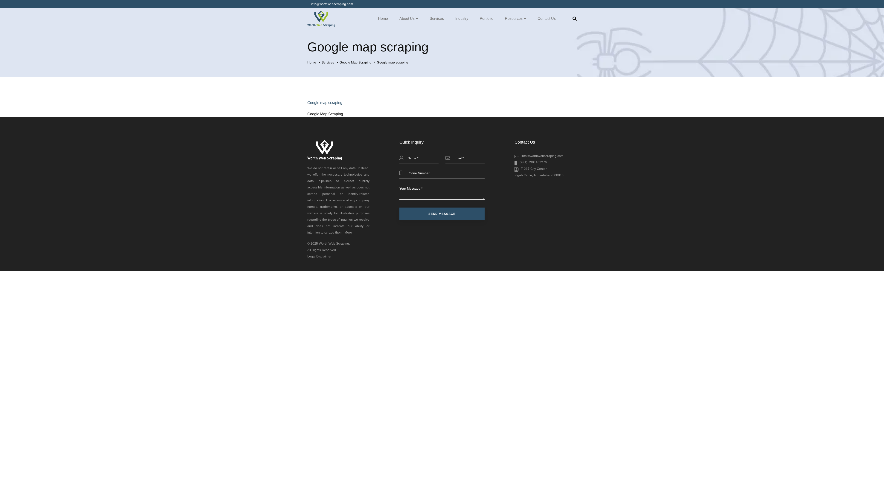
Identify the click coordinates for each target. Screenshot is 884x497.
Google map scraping (324, 103)
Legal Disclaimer (319, 256)
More (348, 232)
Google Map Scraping (355, 62)
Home (311, 62)
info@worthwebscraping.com (542, 156)
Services (328, 62)
